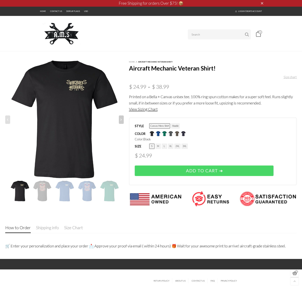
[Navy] (183, 133)
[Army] (177, 133)
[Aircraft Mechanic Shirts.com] (61, 34)
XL (170, 146)
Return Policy (161, 280)
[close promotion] (262, 3)
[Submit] (246, 34)
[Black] (151, 133)
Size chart (290, 77)
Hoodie (175, 125)
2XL (177, 146)
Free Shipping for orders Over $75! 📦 (151, 3)
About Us (180, 280)
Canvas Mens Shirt (159, 125)
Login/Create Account (250, 11)
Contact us (56, 11)
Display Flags (73, 11)
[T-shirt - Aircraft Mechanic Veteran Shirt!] (64, 119)
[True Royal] (158, 133)
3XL (185, 146)
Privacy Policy (229, 280)
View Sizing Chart (143, 109)
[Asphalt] (170, 133)
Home (43, 11)
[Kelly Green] (164, 133)
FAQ (213, 280)
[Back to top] (295, 281)
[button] (7, 119)
